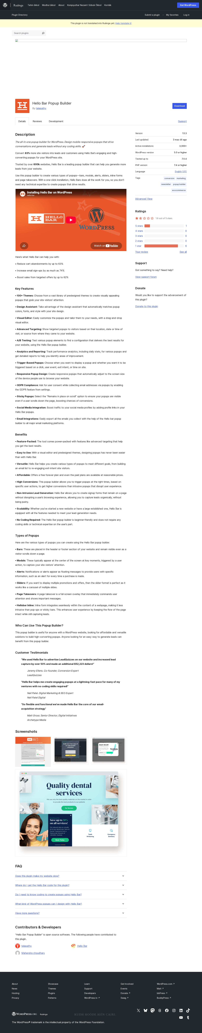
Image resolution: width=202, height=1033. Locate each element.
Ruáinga (43, 1014)
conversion (169, 178)
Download (179, 106)
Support (182, 121)
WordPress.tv (92, 998)
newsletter (166, 184)
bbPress (162, 993)
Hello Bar (82, 945)
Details (22, 121)
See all (183, 251)
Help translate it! (123, 23)
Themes (52, 988)
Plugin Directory (20, 15)
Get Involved (127, 984)
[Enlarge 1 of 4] (46, 740)
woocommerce (179, 190)
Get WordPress (188, 5)
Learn (87, 984)
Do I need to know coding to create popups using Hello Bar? (48, 894)
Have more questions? (27, 913)
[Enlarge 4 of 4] (122, 773)
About (15, 984)
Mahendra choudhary (33, 953)
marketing (181, 178)
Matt (160, 988)
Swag (125, 998)
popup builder (179, 184)
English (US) (181, 171)
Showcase (53, 984)
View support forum (146, 276)
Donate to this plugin (146, 306)
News (14, 988)
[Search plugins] (43, 33)
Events (124, 988)
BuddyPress (164, 998)
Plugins (51, 993)
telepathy (41, 108)
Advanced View (143, 198)
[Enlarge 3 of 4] (122, 740)
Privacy (15, 998)
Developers (90, 993)
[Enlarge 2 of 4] (84, 740)
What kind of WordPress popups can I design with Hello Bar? (48, 903)
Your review (141, 251)
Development (56, 121)
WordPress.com (166, 984)
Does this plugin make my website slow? (37, 876)
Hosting (15, 993)
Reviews (37, 121)
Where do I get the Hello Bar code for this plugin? (42, 885)
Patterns (52, 998)
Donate (125, 993)
